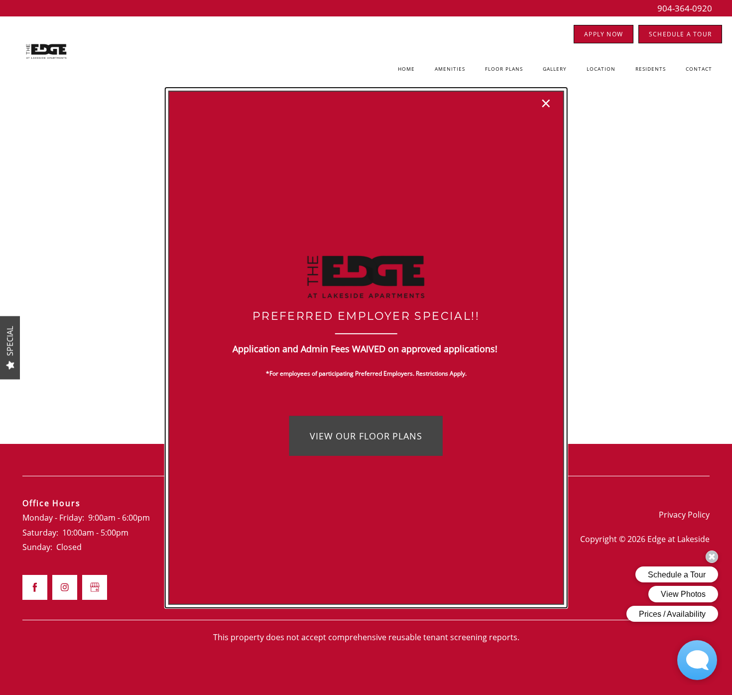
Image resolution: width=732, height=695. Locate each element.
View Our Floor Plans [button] (366, 436)
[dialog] (366, 347)
